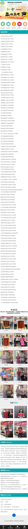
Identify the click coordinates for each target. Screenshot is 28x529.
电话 (3, 528)
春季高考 (19, 28)
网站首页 (3, 28)
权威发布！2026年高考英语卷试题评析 (10, 480)
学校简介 (8, 28)
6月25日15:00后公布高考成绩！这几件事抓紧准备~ (13, 474)
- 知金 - (14, 403)
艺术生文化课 (17, 527)
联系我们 (25, 28)
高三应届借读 (10, 527)
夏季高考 (14, 28)
